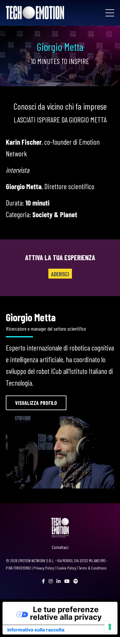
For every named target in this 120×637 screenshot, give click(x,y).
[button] (36, 403)
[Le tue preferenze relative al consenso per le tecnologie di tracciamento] (109, 626)
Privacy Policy (43, 567)
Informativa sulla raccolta (35, 630)
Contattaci (60, 547)
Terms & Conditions (93, 567)
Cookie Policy (66, 567)
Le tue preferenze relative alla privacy (66, 613)
